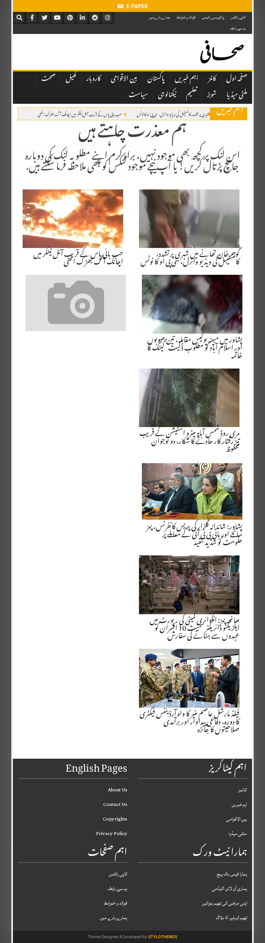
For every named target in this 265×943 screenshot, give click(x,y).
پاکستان (156, 79)
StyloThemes (162, 937)
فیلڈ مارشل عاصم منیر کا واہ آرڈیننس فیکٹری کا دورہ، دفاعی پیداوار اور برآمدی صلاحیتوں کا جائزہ (189, 722)
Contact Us (115, 804)
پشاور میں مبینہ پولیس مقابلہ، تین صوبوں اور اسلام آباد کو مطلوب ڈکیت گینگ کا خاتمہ (194, 348)
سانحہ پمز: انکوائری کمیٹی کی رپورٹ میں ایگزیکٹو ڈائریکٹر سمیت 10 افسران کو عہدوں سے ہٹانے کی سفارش (194, 629)
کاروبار (93, 79)
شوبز (212, 95)
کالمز (212, 79)
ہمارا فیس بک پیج (232, 874)
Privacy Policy (111, 833)
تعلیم (191, 95)
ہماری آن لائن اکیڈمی (229, 888)
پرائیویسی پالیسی (213, 17)
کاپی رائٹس (238, 17)
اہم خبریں (186, 79)
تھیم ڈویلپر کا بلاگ (231, 917)
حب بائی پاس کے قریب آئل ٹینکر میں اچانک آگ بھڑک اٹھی (80, 114)
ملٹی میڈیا (237, 95)
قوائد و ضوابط (185, 17)
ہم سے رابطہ (238, 28)
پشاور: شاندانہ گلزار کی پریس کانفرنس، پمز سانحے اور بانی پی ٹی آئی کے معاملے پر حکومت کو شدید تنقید (194, 535)
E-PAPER (136, 6)
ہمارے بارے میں (159, 17)
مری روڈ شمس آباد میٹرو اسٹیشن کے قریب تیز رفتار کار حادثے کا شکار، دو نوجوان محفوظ (189, 442)
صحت (48, 79)
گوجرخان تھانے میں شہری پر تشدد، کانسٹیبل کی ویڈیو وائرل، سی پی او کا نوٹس (187, 114)
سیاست (138, 95)
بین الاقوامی (124, 79)
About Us (117, 790)
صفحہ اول (236, 79)
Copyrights (115, 819)
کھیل (71, 79)
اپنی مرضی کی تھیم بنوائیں (224, 903)
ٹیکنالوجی (167, 95)
